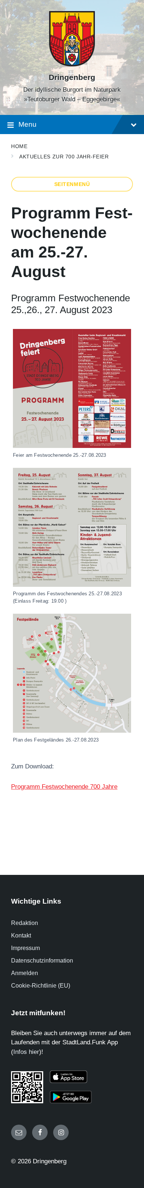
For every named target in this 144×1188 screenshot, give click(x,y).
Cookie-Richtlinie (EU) (40, 985)
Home (19, 146)
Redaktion (24, 923)
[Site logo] (72, 64)
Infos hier (26, 1051)
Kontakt (21, 935)
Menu (27, 124)
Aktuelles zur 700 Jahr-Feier (64, 157)
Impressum (25, 948)
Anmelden (24, 973)
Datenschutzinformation (42, 960)
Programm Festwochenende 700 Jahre (64, 786)
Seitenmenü (72, 184)
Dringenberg (72, 77)
